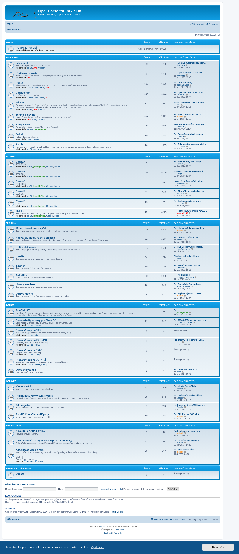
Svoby (35, 119)
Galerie (20, 134)
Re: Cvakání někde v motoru (188, 201)
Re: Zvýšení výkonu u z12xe (187, 293)
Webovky (11, 381)
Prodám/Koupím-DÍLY (28, 330)
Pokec (19, 82)
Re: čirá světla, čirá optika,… (188, 284)
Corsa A (20, 161)
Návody (20, 102)
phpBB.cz (120, 530)
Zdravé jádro (23, 405)
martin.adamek (183, 286)
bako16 (180, 442)
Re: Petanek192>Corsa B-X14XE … (190, 211)
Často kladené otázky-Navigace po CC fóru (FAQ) (44, 440)
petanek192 (182, 213)
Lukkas (30, 87)
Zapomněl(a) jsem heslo (111, 489)
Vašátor (180, 398)
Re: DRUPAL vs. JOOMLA (186, 414)
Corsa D (20, 191)
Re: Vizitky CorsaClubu (185, 386)
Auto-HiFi (21, 275)
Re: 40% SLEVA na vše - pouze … (190, 320)
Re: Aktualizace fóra (184, 449)
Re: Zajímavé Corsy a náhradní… (190, 144)
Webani (41, 461)
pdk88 (29, 68)
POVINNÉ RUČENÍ (26, 47)
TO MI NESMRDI (184, 322)
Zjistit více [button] (97, 547)
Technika (11, 223)
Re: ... (176, 310)
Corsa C (20, 181)
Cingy (179, 173)
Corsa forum (23, 92)
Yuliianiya (181, 65)
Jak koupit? (22, 63)
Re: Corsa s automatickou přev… (190, 63)
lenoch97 (181, 268)
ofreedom (181, 183)
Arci (35, 68)
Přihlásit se (12, 485)
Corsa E (20, 201)
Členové (10, 156)
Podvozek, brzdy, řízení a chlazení (36, 237)
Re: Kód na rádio (182, 275)
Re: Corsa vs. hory (183, 82)
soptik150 (181, 146)
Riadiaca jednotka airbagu (186, 256)
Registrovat (29, 485)
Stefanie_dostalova (185, 277)
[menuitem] (11, 24)
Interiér (20, 256)
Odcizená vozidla (26, 369)
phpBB (103, 526)
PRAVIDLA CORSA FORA (30, 431)
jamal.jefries (40, 129)
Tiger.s (180, 164)
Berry (179, 342)
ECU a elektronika (26, 247)
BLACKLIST (23, 310)
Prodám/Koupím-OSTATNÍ (31, 359)
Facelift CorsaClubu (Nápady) (32, 414)
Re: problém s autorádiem (186, 440)
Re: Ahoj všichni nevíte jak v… (189, 191)
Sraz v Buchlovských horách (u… (190, 124)
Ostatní (20, 211)
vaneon (41, 68)
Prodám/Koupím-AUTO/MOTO (33, 340)
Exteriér (20, 265)
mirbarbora (117, 512)
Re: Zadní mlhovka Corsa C (187, 265)
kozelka (180, 136)
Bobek (57, 166)
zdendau (180, 203)
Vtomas (42, 119)
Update (20, 474)
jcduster (180, 126)
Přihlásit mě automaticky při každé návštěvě (143, 489)
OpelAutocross (183, 249)
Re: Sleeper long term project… (189, 161)
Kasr (179, 258)
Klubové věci (23, 386)
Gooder (49, 166)
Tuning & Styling (25, 114)
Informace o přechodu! (18, 469)
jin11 (179, 104)
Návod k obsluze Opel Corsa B (189, 102)
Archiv (19, 144)
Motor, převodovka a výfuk (31, 228)
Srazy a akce (23, 124)
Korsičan (181, 240)
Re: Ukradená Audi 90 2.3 (186, 369)
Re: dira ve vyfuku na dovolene (189, 228)
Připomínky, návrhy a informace (34, 395)
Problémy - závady (26, 73)
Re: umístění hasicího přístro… (189, 395)
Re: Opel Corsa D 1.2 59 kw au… (189, 92)
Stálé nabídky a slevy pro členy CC (36, 320)
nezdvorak (39, 87)
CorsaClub (12, 58)
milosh (180, 117)
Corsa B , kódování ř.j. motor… (189, 247)
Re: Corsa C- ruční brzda (186, 237)
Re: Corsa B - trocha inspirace (188, 134)
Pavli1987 (181, 95)
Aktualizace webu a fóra (29, 449)
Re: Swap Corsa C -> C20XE (187, 114)
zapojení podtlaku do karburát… (190, 171)
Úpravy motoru (24, 293)
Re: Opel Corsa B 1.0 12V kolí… (189, 73)
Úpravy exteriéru (25, 284)
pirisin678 (181, 75)
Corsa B (20, 171)
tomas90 (180, 193)
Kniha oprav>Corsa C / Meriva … (189, 405)
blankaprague (183, 85)
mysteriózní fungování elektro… (189, 181)
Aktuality (30, 461)
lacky (179, 372)
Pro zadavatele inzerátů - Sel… (189, 340)
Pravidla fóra (13, 426)
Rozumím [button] (218, 547)
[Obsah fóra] (22, 12)
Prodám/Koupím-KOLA (29, 350)
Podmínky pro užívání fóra (187, 431)
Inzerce (10, 305)
